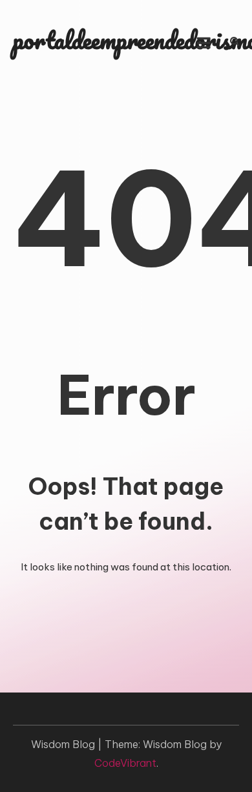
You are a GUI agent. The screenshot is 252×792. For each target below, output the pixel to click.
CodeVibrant (125, 762)
